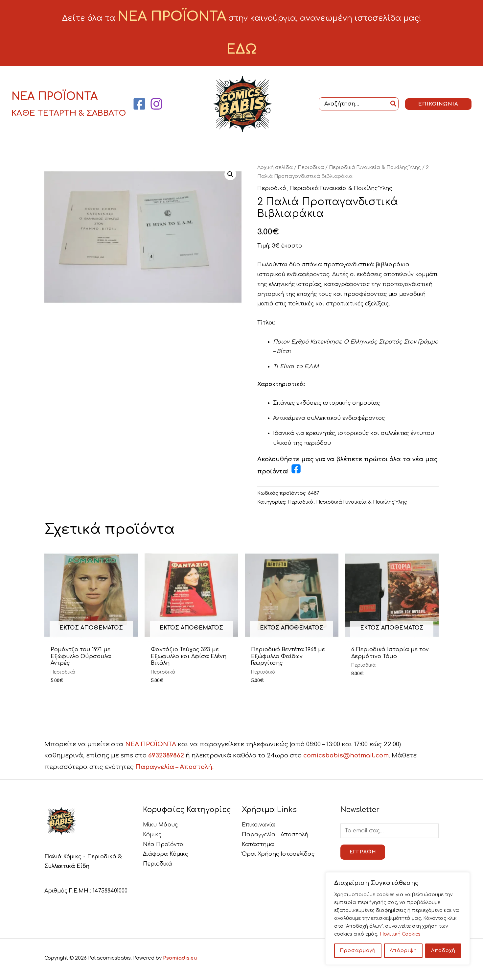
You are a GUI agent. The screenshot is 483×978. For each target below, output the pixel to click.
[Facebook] (139, 103)
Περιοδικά (311, 167)
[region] (397, 918)
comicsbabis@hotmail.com (346, 755)
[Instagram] (156, 103)
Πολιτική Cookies (400, 934)
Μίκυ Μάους (160, 825)
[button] (438, 104)
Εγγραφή (363, 851)
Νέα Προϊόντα (163, 844)
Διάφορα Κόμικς (165, 854)
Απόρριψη (403, 950)
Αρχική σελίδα (275, 167)
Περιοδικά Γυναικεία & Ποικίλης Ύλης (375, 167)
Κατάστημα (258, 844)
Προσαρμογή (358, 950)
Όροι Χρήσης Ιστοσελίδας (278, 854)
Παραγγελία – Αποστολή (275, 835)
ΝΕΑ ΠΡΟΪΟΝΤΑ (150, 744)
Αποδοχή (443, 950)
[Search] (393, 104)
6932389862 (166, 755)
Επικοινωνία (258, 825)
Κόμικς (152, 835)
